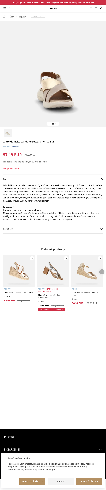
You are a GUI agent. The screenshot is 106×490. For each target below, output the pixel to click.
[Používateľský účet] (91, 8)
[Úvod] (4, 16)
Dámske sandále (38, 16)
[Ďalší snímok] (101, 271)
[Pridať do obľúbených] (32, 258)
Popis (6, 179)
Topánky (22, 16)
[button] (53, 124)
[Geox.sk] (53, 8)
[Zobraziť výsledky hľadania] (9, 8)
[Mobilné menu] (4, 8)
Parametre (8, 228)
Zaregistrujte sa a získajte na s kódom (53, 2)
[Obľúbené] (96, 8)
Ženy (12, 16)
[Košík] (101, 8)
